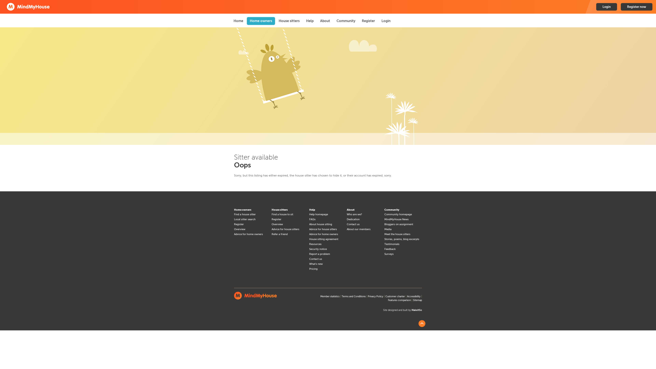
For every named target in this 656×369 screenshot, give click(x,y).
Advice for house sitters (285, 229)
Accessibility (413, 296)
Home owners (261, 21)
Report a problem (319, 254)
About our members (359, 229)
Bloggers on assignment (398, 224)
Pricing (313, 268)
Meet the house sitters (397, 234)
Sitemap (417, 300)
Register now (636, 7)
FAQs (312, 219)
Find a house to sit (282, 214)
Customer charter (395, 296)
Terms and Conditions (354, 296)
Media (388, 229)
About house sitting (320, 224)
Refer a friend (280, 234)
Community (346, 21)
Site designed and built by (402, 310)
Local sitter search (245, 219)
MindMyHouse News (396, 219)
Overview (239, 229)
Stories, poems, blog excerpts (401, 239)
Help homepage (318, 214)
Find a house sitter (245, 214)
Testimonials (391, 244)
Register (368, 21)
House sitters (289, 21)
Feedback (390, 249)
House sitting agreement (323, 239)
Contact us (315, 259)
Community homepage (398, 214)
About (325, 21)
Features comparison (399, 300)
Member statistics (329, 296)
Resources (315, 244)
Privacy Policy (375, 296)
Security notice (318, 249)
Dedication (353, 219)
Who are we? (354, 214)
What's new (316, 263)
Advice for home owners (248, 234)
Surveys (389, 254)
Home (238, 21)
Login (607, 7)
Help (310, 21)
